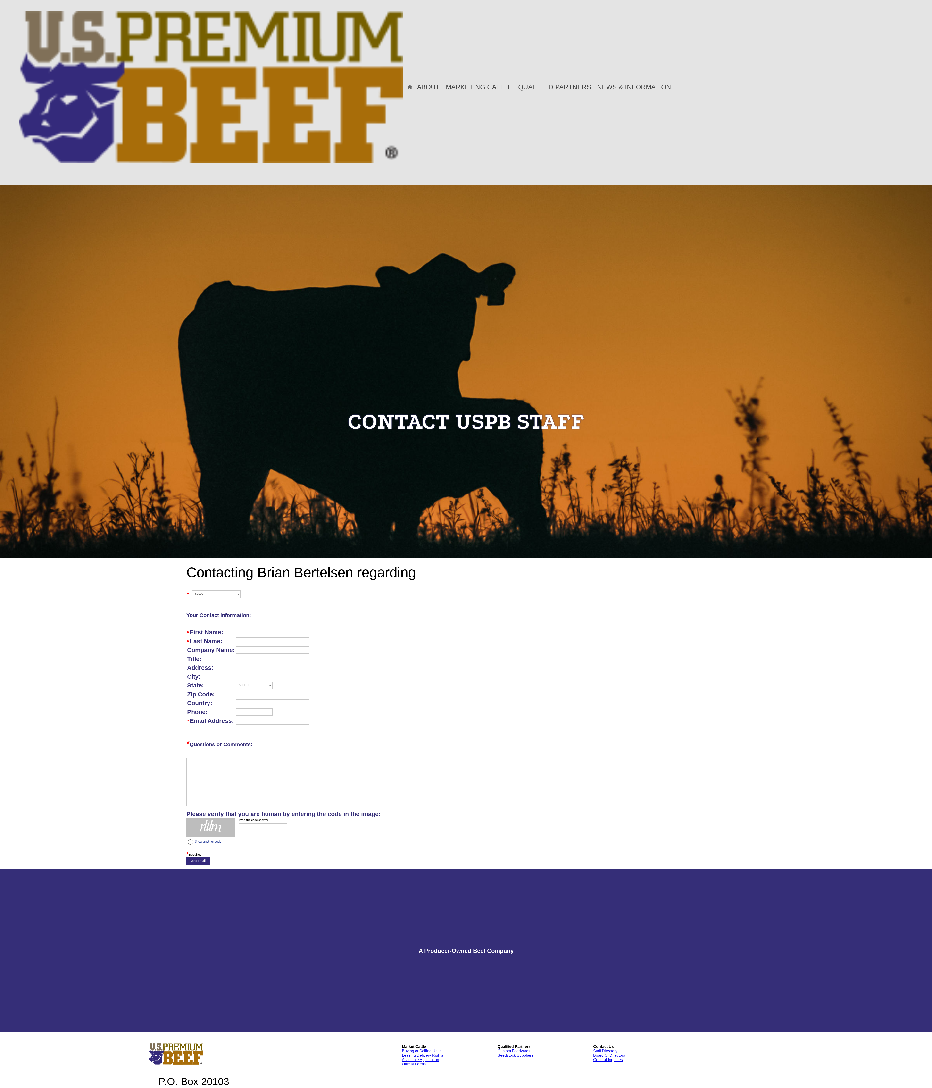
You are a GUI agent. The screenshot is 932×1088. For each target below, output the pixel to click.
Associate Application (420, 1060)
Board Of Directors (609, 1055)
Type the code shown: (253, 820)
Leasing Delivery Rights (422, 1055)
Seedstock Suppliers (515, 1055)
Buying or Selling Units (421, 1051)
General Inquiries (608, 1060)
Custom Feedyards (514, 1051)
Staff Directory (605, 1051)
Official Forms (414, 1064)
